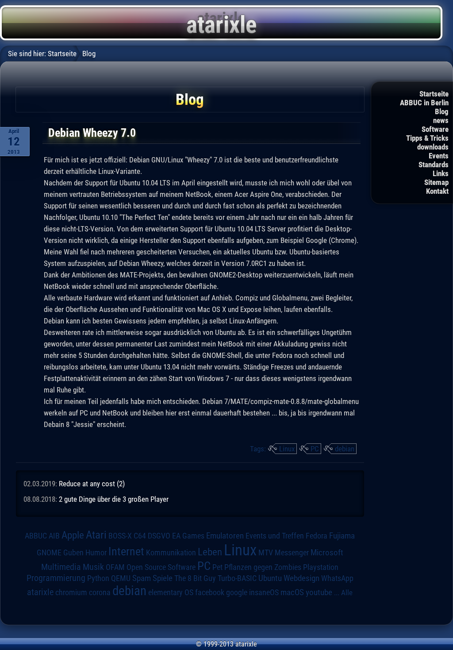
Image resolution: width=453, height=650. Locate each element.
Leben (210, 552)
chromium (71, 592)
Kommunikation (171, 552)
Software (435, 129)
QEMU (121, 578)
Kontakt (437, 191)
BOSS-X (120, 535)
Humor (96, 552)
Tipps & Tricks (427, 138)
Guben (73, 552)
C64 (140, 535)
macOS (292, 592)
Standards (433, 164)
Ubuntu (270, 578)
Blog (442, 111)
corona (100, 592)
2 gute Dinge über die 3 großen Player (114, 499)
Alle (347, 592)
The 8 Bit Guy (195, 578)
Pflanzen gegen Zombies (262, 567)
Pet (217, 567)
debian (344, 448)
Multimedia (61, 567)
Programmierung (56, 578)
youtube (319, 592)
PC (315, 448)
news (441, 120)
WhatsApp (337, 578)
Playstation (320, 567)
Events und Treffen (275, 535)
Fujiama (342, 536)
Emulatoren (225, 536)
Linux (287, 448)
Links (441, 173)
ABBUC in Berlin (424, 102)
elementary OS (170, 592)
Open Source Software (161, 567)
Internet (126, 551)
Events (439, 155)
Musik (93, 567)
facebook (209, 592)
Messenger (292, 552)
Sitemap (436, 182)
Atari (96, 534)
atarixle (40, 592)
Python (98, 578)
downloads (433, 146)
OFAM (115, 567)
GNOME (49, 552)
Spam (141, 578)
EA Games (188, 535)
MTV (265, 552)
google (236, 592)
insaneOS (264, 592)
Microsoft (327, 552)
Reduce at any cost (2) (92, 483)
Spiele (163, 578)
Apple (72, 535)
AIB (54, 535)
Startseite (434, 93)
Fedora (316, 535)
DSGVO (159, 535)
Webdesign (301, 578)
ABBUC (36, 535)
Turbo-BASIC (237, 578)
